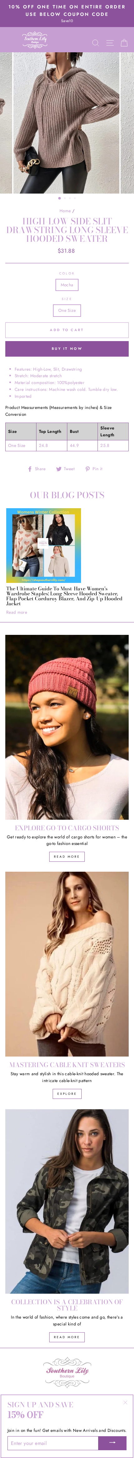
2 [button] (65, 198)
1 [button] (59, 198)
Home (65, 211)
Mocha (67, 285)
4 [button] (75, 198)
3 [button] (70, 198)
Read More (67, 856)
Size (67, 299)
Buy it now (67, 348)
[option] (67, 13)
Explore (67, 1093)
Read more (16, 612)
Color (66, 273)
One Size (67, 310)
